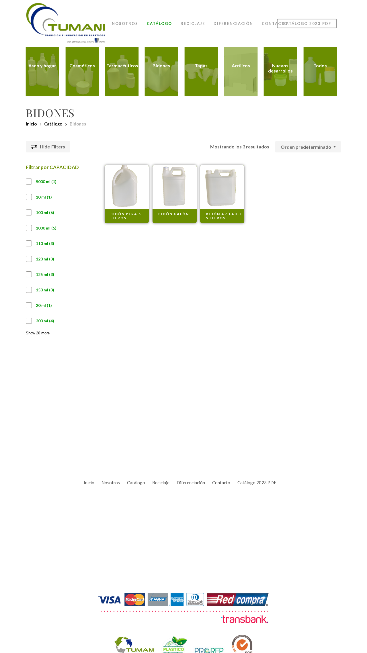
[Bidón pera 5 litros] (127, 187)
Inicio (31, 123)
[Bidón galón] (175, 187)
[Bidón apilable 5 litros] (222, 187)
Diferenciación (191, 482)
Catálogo (53, 123)
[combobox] (308, 146)
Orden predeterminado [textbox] (306, 147)
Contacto (221, 482)
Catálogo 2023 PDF (256, 482)
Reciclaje (160, 482)
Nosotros (110, 482)
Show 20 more (38, 333)
